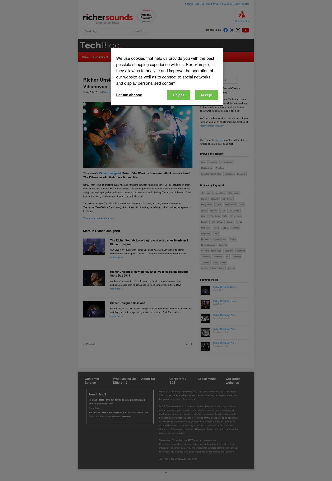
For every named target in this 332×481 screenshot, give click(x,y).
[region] (167, 77)
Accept (206, 94)
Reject (178, 94)
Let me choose (129, 94)
